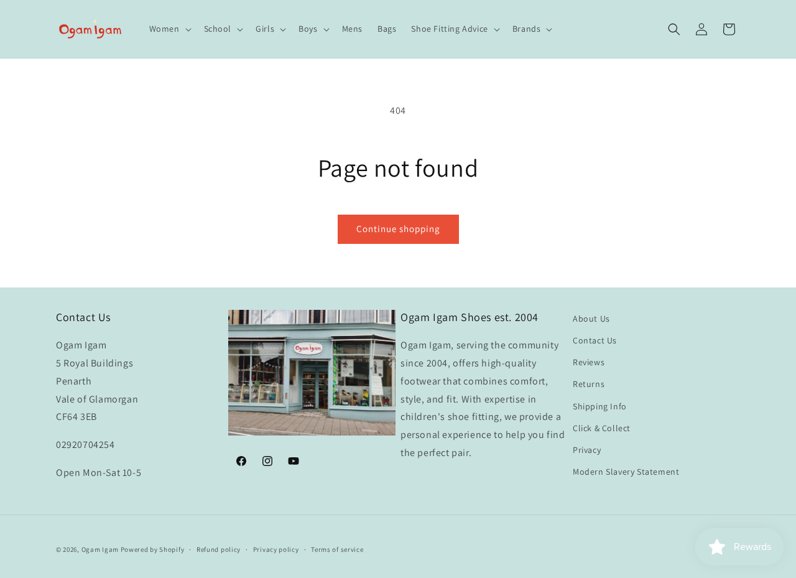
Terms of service (337, 548)
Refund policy (219, 548)
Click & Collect (602, 428)
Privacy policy (276, 548)
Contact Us (595, 340)
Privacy (587, 449)
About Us (591, 318)
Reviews (588, 362)
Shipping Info (600, 406)
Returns (588, 384)
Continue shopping (398, 229)
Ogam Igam (100, 549)
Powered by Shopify (153, 549)
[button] (169, 29)
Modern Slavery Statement (626, 471)
